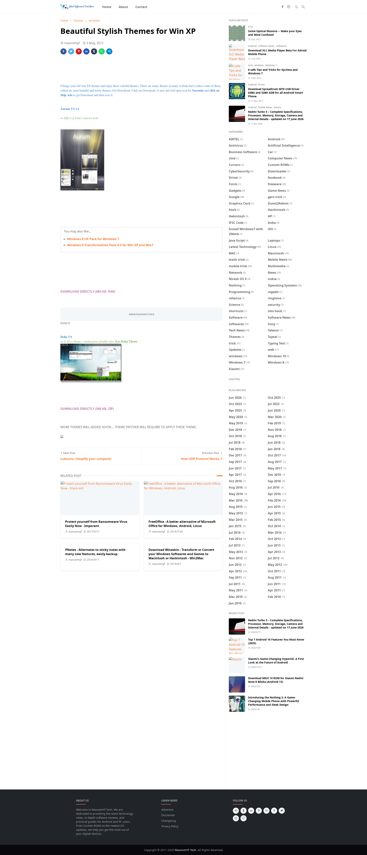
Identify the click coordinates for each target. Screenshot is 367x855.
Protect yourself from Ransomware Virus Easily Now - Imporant (96, 524)
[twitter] (282, 811)
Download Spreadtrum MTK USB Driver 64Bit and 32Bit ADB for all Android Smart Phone (275, 92)
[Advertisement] (130, 69)
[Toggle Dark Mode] (296, 7)
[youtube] (266, 811)
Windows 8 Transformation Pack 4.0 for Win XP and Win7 (110, 245)
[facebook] (282, 7)
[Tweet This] (71, 51)
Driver (261, 84)
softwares (281, 46)
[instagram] (289, 7)
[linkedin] (251, 811)
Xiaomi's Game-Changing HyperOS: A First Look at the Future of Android (276, 660)
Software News (266, 46)
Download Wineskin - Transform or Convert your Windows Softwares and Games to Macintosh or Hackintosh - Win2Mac (181, 554)
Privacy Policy (169, 826)
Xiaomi (277, 107)
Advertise (167, 809)
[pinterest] (259, 811)
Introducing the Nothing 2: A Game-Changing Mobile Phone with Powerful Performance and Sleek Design (273, 701)
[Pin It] (79, 51)
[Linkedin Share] (86, 51)
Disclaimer (168, 815)
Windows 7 (271, 65)
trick (250, 26)
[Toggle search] (303, 6)
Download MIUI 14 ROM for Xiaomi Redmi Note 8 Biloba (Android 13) (275, 680)
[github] (243, 818)
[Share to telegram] (109, 51)
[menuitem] (107, 7)
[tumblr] (243, 811)
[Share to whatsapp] (102, 51)
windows (259, 65)
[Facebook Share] (63, 51)
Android (252, 46)
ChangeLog (168, 821)
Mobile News (265, 107)
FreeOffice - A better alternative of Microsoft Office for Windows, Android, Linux (182, 524)
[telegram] (236, 811)
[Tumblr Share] (94, 51)
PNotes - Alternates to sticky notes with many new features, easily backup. (95, 552)
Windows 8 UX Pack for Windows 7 (93, 239)
